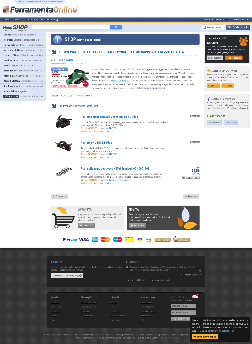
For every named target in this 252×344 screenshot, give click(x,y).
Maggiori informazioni (170, 338)
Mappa (114, 302)
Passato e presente (148, 311)
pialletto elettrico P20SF (120, 80)
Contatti (84, 320)
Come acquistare (147, 307)
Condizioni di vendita (89, 302)
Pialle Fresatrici (86, 96)
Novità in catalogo (65, 60)
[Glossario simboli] (195, 117)
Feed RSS (114, 307)
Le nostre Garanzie (162, 280)
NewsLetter (115, 311)
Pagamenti (85, 311)
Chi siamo (55, 302)
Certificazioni (56, 307)
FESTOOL (113, 128)
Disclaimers (56, 311)
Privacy (54, 316)
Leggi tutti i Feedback (138, 280)
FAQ (142, 320)
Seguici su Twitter (118, 316)
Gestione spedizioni (89, 307)
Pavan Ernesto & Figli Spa (120, 180)
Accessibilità (146, 316)
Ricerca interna (87, 316)
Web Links (115, 320)
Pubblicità (54, 320)
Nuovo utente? (146, 302)
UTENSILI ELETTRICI (69, 96)
